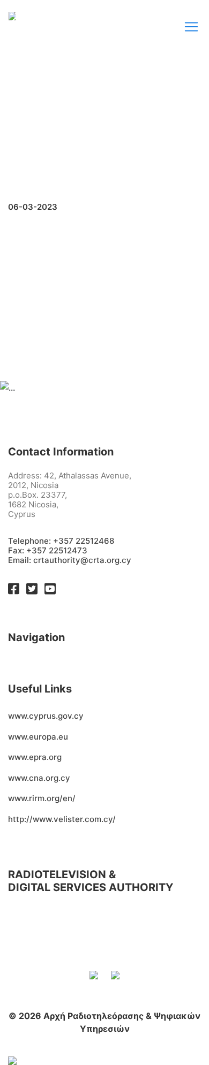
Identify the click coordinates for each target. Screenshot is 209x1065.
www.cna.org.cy (39, 778)
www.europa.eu (38, 737)
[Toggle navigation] (191, 26)
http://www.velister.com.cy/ (62, 819)
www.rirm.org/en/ (42, 798)
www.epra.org (35, 757)
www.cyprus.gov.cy (46, 716)
